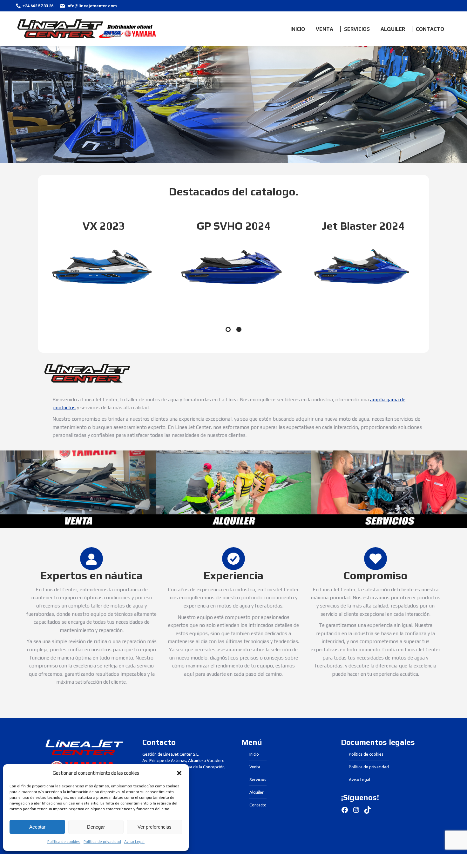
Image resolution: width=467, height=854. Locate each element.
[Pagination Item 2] (238, 329)
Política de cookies (63, 841)
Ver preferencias (155, 827)
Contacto (258, 805)
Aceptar (37, 827)
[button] (179, 773)
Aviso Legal (134, 841)
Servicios (257, 779)
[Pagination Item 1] (228, 329)
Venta (254, 767)
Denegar (96, 827)
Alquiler (256, 792)
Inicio (254, 754)
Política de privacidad (102, 841)
